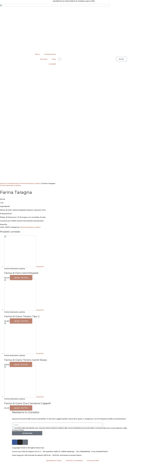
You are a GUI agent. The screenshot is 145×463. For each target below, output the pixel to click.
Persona (43, 59)
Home (2, 183)
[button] (59, 59)
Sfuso (37, 54)
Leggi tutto (21, 278)
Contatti (52, 64)
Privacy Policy (93, 460)
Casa (54, 59)
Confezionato (50, 54)
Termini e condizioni (74, 460)
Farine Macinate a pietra (30, 183)
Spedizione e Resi (53, 460)
